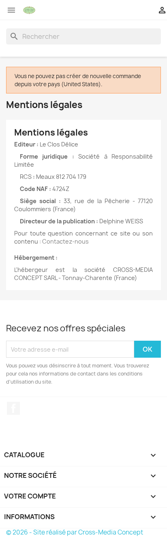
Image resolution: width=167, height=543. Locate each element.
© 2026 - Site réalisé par (42, 532)
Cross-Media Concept (110, 532)
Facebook (13, 408)
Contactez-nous (65, 241)
